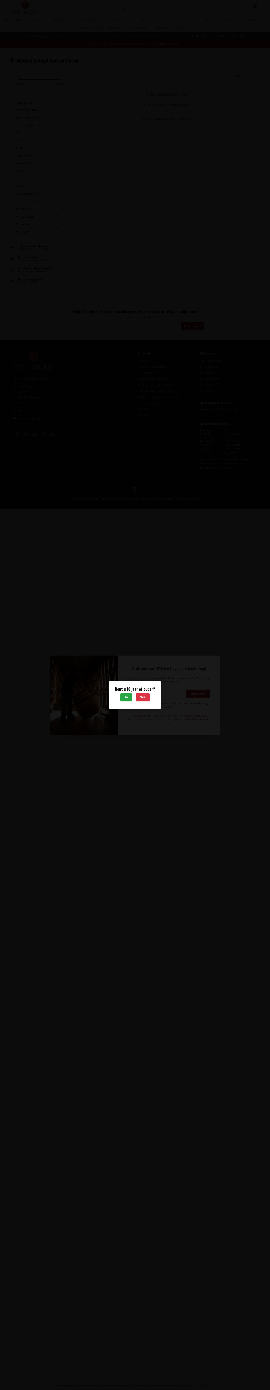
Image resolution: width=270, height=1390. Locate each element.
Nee (143, 697)
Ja (126, 697)
